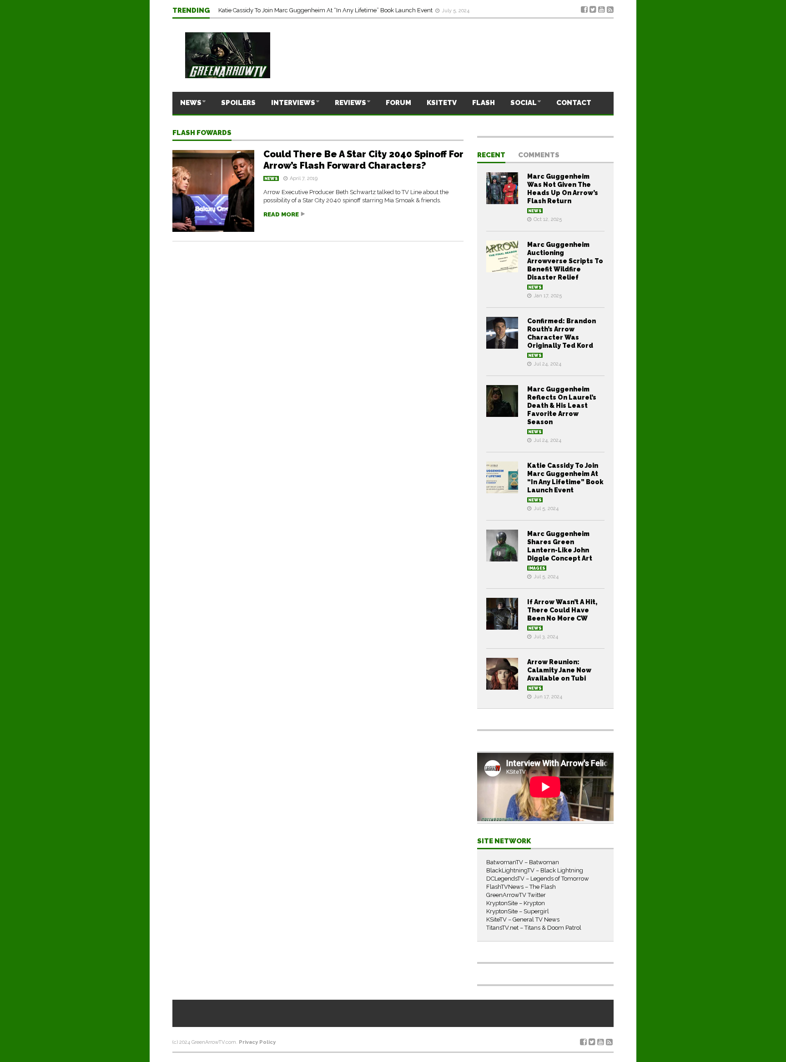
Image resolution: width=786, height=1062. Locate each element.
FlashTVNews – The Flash (521, 886)
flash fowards (202, 133)
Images (536, 568)
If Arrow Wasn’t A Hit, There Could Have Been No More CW (562, 610)
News (191, 103)
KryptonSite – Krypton (515, 903)
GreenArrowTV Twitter (516, 895)
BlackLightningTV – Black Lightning (534, 870)
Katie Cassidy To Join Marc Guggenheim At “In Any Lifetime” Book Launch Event (326, 10)
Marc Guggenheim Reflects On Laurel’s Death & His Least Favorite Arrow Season (561, 406)
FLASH (483, 103)
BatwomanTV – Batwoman (522, 862)
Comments (538, 155)
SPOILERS (238, 103)
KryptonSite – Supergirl (517, 911)
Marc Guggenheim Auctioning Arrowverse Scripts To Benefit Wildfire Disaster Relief (565, 261)
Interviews (293, 103)
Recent (491, 155)
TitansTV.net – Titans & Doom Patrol (533, 927)
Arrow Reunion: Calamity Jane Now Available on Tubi (559, 670)
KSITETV (442, 103)
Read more (281, 214)
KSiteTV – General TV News (522, 919)
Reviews (350, 103)
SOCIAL (523, 103)
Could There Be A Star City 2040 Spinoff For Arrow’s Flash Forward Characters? (363, 160)
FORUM (398, 103)
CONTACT (573, 103)
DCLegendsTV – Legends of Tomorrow (537, 878)
